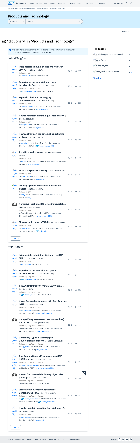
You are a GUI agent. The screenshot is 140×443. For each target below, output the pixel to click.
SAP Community (13, 8)
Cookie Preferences (73, 439)
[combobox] (54, 21)
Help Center (89, 3)
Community (21, 3)
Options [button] (124, 32)
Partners (72, 3)
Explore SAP (118, 3)
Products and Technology (38, 3)
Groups (52, 3)
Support (61, 439)
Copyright (29, 439)
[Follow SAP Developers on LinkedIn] (131, 439)
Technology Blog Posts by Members (31, 326)
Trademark (52, 439)
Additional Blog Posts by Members (31, 381)
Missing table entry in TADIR (42, 222)
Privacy (10, 439)
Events (80, 3)
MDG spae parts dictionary (42, 170)
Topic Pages (100, 3)
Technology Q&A (25, 73)
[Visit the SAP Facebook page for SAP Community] (119, 439)
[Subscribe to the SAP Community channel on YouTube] (127, 439)
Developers (62, 3)
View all (15, 238)
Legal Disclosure (40, 439)
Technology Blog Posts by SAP (30, 88)
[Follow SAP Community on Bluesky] (123, 439)
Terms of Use (19, 439)
